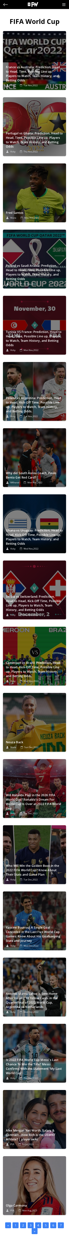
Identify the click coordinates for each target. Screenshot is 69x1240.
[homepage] (34, 4)
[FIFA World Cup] (34, 60)
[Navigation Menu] (64, 4)
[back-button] (5, 4)
